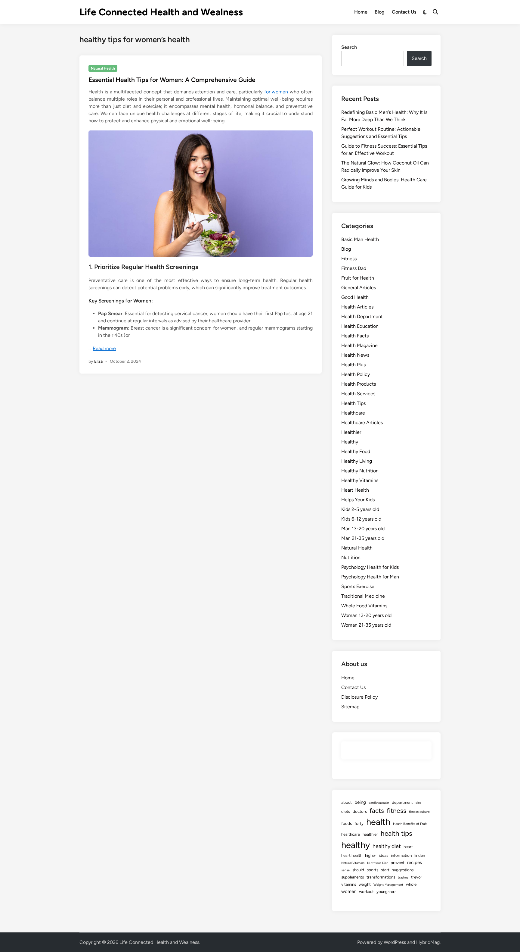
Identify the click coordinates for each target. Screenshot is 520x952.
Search (349, 47)
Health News (355, 355)
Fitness (349, 258)
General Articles (358, 287)
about (346, 802)
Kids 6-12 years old (361, 519)
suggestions (402, 869)
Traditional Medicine (363, 596)
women (348, 891)
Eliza (98, 361)
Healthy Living (356, 461)
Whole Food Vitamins (364, 606)
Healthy (349, 442)
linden (419, 855)
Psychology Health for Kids (370, 567)
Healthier (351, 432)
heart (408, 846)
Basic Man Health (360, 239)
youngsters (386, 891)
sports (372, 869)
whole (411, 884)
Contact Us (404, 12)
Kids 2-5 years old (360, 509)
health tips (396, 833)
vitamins (348, 884)
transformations (381, 877)
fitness (396, 810)
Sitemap (350, 706)
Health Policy (355, 374)
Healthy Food (355, 451)
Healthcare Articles (362, 422)
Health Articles (357, 307)
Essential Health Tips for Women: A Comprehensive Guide (171, 79)
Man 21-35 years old (362, 538)
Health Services (358, 393)
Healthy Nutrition (360, 471)
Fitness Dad (353, 268)
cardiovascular (379, 803)
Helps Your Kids (358, 500)
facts (377, 810)
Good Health (355, 297)
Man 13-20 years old (363, 528)
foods (346, 823)
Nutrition (351, 557)
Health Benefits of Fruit (410, 824)
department (402, 802)
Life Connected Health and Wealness (161, 12)
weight (365, 884)
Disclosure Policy (359, 697)
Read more (104, 348)
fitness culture (419, 812)
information (401, 855)
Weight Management (388, 885)
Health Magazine (359, 345)
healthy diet (387, 846)
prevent (397, 862)
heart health (351, 855)
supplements (352, 877)
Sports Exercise (357, 586)
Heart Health (355, 490)
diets (345, 811)
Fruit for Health (357, 278)
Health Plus (353, 365)
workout (366, 891)
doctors (360, 811)
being (360, 802)
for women (276, 92)
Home (360, 12)
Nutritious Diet (377, 863)
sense (345, 870)
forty (359, 823)
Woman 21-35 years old (366, 625)
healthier (370, 834)
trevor (416, 877)
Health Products (358, 384)
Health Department (362, 316)
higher (370, 855)
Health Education (360, 326)
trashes (403, 877)
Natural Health (103, 68)
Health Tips (353, 403)
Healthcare (353, 413)
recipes (414, 862)
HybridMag (428, 942)
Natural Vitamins (352, 863)
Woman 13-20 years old (366, 615)
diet (418, 803)
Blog (380, 12)
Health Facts (355, 336)
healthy (355, 845)
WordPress (395, 942)
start (385, 869)
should (358, 869)
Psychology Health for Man (370, 577)
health (378, 821)
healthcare (350, 834)
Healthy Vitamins (359, 480)
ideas (383, 855)
